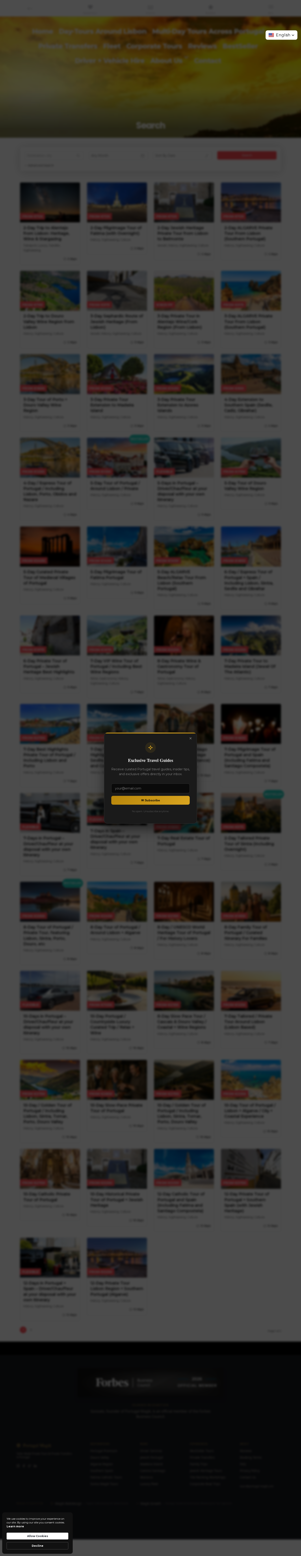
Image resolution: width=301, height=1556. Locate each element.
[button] (282, 35)
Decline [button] (37, 1545)
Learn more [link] (15, 1526)
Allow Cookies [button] (37, 1536)
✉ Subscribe (150, 800)
